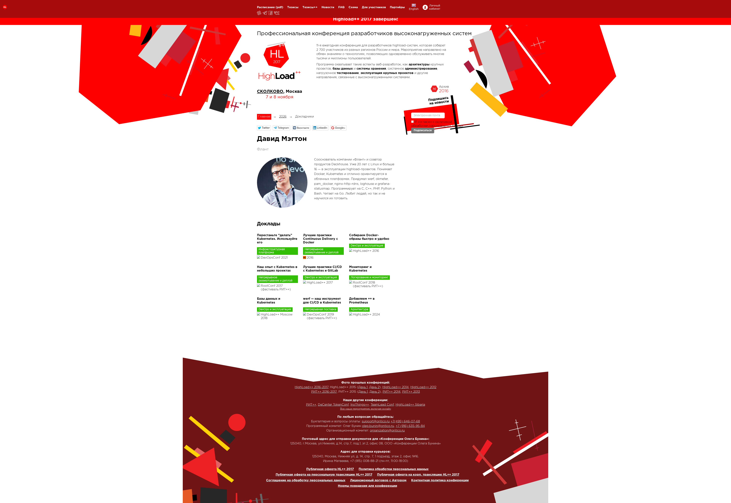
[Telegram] (265, 13)
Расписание (266, 7)
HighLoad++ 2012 (423, 387)
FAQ (341, 7)
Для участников (374, 7)
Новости (328, 7)
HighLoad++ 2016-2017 (311, 387)
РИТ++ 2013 (411, 391)
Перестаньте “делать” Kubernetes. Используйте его (277, 239)
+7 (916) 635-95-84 (410, 426)
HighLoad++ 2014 (395, 387)
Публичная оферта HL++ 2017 (330, 469)
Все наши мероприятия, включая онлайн (365, 409)
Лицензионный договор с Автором (378, 480)
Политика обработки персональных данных (394, 469)
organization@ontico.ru (387, 430)
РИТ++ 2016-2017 (324, 391)
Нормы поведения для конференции (367, 486)
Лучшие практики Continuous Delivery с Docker (320, 239)
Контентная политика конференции (440, 480)
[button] (264, 127)
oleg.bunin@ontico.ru (378, 426)
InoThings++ (359, 404)
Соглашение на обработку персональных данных (305, 480)
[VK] (277, 13)
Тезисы (292, 7)
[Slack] (259, 13)
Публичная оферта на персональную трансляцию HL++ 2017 (324, 474)
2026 (282, 116)
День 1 (363, 387)
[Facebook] (271, 13)
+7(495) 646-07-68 (405, 421)
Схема (353, 7)
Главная (264, 116)
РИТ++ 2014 (392, 391)
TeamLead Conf (382, 404)
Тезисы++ (310, 7)
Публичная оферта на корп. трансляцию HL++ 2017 (418, 474)
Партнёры (397, 7)
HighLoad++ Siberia (410, 404)
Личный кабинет (434, 7)
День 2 (374, 387)
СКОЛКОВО (270, 92)
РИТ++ (311, 404)
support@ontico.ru (376, 421)
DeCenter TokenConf (333, 404)
